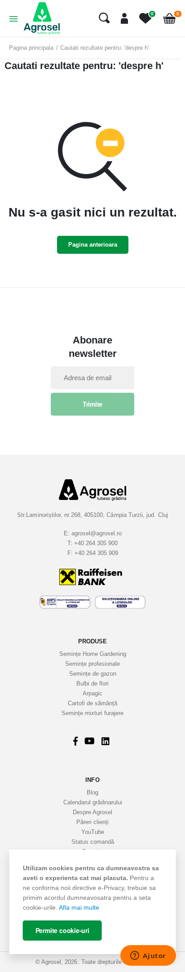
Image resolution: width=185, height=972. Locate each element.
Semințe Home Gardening (92, 654)
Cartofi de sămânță (92, 703)
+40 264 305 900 (96, 543)
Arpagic (92, 693)
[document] (93, 902)
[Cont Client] (121, 18)
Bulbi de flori (92, 683)
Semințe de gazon (92, 673)
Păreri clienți (92, 822)
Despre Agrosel (92, 812)
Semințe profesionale (92, 663)
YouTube (92, 832)
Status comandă (92, 841)
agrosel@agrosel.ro (96, 533)
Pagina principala (31, 47)
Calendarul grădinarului (92, 802)
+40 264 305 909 (96, 553)
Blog (92, 792)
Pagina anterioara (92, 244)
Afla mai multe (79, 907)
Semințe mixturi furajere (92, 713)
